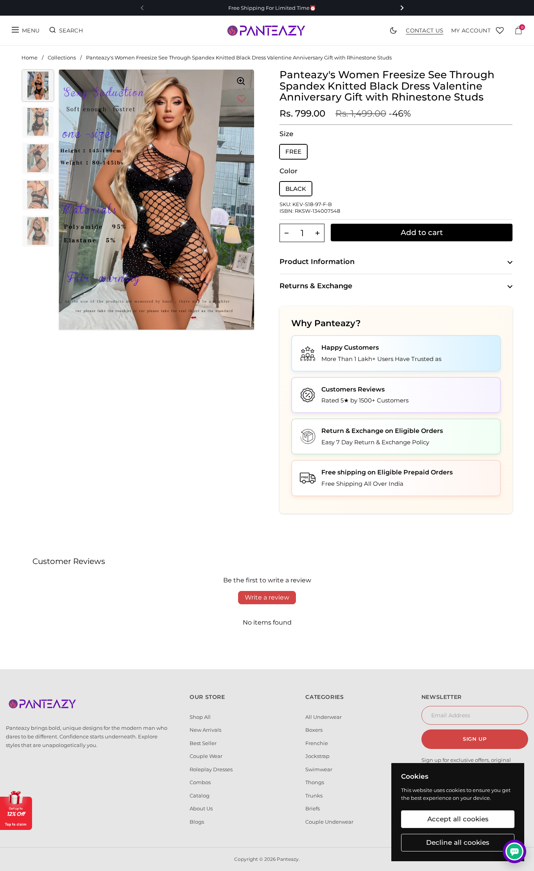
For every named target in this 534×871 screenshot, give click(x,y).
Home (30, 57)
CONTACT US (424, 30)
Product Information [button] (317, 261)
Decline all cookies (457, 842)
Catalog (200, 795)
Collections (62, 57)
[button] (286, 233)
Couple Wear (206, 756)
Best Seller (203, 743)
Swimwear (318, 769)
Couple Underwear (329, 822)
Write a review (267, 597)
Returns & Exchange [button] (316, 286)
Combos (200, 782)
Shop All (200, 717)
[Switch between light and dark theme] (393, 30)
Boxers (314, 730)
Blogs (197, 822)
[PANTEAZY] (267, 30)
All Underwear (323, 717)
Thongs (314, 782)
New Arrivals (205, 730)
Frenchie (316, 743)
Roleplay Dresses (211, 769)
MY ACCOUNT (471, 30)
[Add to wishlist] (241, 99)
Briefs (312, 808)
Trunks (314, 795)
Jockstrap (317, 756)
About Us (201, 808)
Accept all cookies (458, 819)
